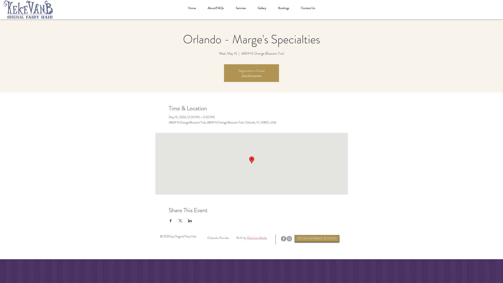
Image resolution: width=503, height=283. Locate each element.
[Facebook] (283, 238)
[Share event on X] (180, 220)
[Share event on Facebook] (171, 220)
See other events (251, 75)
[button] (216, 8)
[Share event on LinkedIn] (190, 220)
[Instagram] (289, 238)
